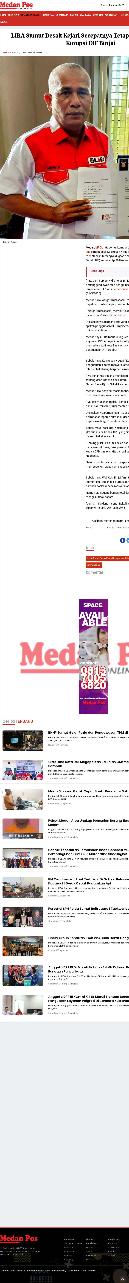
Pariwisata (113, 1243)
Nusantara (62, 15)
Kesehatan (54, 803)
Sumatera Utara (30, 15)
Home (3, 15)
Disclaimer (73, 1270)
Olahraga (85, 15)
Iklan (83, 1270)
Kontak (91, 1270)
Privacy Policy (59, 1270)
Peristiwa (13, 15)
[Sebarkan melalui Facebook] (123, 540)
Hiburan (90, 1259)
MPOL (99, 247)
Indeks (4, 22)
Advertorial (114, 1247)
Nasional (48, 15)
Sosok (89, 1251)
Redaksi (7, 52)
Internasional (93, 1255)
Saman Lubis (120, 289)
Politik (111, 1251)
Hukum (74, 15)
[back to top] (123, 1279)
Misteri (89, 1247)
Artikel (111, 1255)
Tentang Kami (8, 1270)
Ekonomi (98, 15)
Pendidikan (111, 15)
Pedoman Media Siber (38, 1270)
